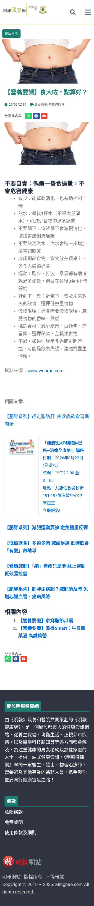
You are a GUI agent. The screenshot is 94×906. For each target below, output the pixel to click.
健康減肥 (40, 104)
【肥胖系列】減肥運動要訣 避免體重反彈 (46, 527)
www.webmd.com (45, 370)
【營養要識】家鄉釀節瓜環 (45, 621)
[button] (88, 12)
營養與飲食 (56, 104)
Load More (47, 677)
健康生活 (11, 33)
